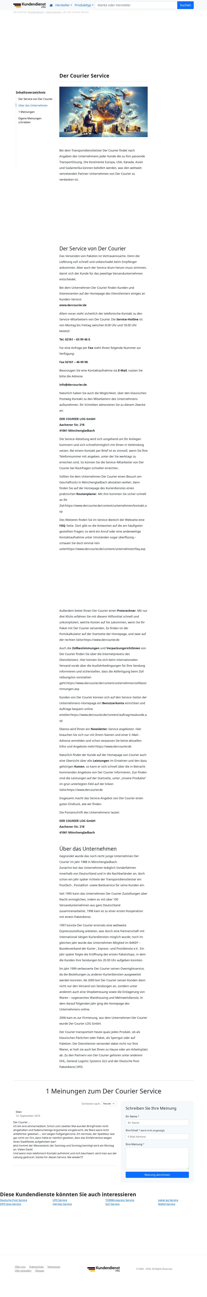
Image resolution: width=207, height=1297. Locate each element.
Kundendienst (36, 12)
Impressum (54, 1266)
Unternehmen (53, 12)
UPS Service (60, 1200)
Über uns (20, 1266)
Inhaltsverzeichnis (30, 92)
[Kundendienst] (29, 5)
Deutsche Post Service (13, 1200)
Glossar (39, 1270)
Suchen (185, 5)
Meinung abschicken (157, 1175)
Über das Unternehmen (33, 105)
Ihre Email (145, 1130)
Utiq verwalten (23, 1270)
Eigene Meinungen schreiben (29, 120)
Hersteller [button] (62, 5)
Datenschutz (36, 1266)
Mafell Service (166, 1204)
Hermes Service (62, 1204)
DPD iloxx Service (10, 1204)
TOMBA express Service (119, 1200)
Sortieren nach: (91, 1103)
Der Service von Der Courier (35, 99)
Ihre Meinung (135, 1144)
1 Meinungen (26, 112)
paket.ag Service (168, 1200)
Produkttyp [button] (83, 5)
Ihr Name (132, 1116)
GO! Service (112, 1204)
